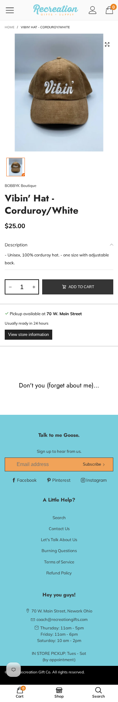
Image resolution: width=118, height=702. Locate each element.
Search (59, 517)
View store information (28, 334)
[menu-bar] (14, 10)
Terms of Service (59, 561)
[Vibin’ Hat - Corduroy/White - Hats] (59, 92)
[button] (10, 287)
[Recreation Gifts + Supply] (56, 10)
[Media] (107, 44)
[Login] (92, 10)
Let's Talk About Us (59, 539)
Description (16, 245)
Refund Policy (59, 572)
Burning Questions (59, 550)
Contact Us (59, 528)
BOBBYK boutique (21, 185)
